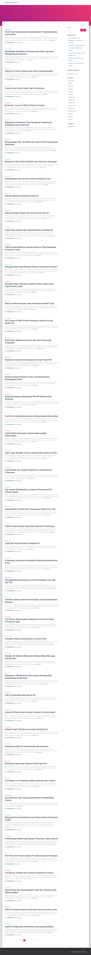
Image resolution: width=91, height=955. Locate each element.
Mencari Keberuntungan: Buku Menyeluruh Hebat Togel (29, 303)
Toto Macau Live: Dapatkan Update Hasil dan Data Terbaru (30, 780)
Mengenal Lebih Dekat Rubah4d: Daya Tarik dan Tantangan (31, 161)
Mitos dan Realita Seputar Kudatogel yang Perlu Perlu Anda (31, 909)
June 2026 (70, 86)
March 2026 (71, 94)
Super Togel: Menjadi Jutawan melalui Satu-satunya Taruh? (31, 453)
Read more (52, 40)
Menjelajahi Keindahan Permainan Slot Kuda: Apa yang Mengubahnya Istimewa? (77, 48)
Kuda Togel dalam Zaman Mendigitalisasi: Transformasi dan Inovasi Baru (75, 40)
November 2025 (71, 105)
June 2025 (70, 116)
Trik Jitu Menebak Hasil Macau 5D (20, 695)
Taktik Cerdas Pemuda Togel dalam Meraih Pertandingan (30, 526)
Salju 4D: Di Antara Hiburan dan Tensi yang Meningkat (29, 71)
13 (33, 940)
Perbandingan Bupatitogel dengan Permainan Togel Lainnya (31, 838)
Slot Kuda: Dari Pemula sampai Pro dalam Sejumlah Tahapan (31, 855)
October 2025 (71, 108)
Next (37, 940)
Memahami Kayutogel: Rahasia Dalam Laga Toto (26, 763)
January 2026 (71, 100)
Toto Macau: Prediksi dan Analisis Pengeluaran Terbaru (29, 873)
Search (69, 27)
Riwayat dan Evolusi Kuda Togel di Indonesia (24, 88)
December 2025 (71, 102)
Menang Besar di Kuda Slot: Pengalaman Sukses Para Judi (30, 509)
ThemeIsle (83, 951)
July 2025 (70, 113)
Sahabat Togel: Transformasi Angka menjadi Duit (26, 729)
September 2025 (72, 111)
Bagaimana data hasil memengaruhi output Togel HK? (28, 360)
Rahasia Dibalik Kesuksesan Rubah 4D (21, 196)
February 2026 (71, 97)
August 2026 (71, 80)
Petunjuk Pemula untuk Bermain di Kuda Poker (25, 639)
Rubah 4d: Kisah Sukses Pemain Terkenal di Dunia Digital (30, 712)
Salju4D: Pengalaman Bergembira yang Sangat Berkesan (29, 926)
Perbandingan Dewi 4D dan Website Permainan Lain (28, 178)
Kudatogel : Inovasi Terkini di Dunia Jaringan (25, 105)
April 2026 (70, 91)
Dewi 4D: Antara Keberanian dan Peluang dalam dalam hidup (31, 416)
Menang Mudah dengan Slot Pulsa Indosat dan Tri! (27, 213)
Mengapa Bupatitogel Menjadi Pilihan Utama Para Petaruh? (31, 267)
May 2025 (70, 119)
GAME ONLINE (8, 29)
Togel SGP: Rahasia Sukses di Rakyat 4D (22, 543)
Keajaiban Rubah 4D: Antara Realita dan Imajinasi (26, 746)
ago (19, 42)
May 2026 (70, 89)
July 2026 (70, 83)
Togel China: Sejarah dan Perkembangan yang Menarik (29, 230)
